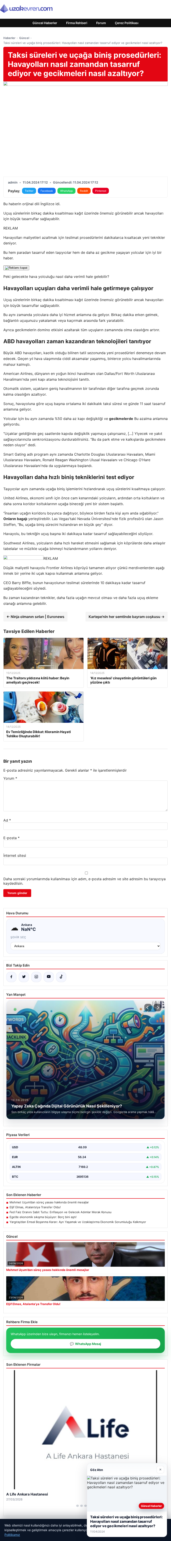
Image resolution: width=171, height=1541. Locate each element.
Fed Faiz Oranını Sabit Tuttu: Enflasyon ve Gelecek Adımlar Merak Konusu (61, 1212)
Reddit (84, 190)
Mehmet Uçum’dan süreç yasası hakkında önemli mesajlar (49, 1202)
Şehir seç (18, 937)
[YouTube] (49, 977)
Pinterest (100, 190)
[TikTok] (61, 977)
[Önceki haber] (148, 1007)
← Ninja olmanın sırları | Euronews (35, 616)
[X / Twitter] (24, 977)
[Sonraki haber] (157, 1007)
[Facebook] (11, 977)
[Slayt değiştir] (77, 1506)
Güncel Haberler (45, 23)
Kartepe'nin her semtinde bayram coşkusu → (127, 616)
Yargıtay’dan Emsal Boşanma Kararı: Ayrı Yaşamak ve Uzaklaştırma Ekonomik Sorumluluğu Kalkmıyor (78, 1222)
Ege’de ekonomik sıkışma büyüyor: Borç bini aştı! (43, 1217)
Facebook (47, 190)
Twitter (29, 190)
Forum (101, 23)
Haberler (9, 38)
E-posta (11, 838)
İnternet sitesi (14, 855)
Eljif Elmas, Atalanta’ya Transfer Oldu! (35, 1207)
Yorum (10, 778)
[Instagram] (36, 977)
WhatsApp (66, 190)
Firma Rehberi (76, 23)
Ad (7, 820)
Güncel (24, 38)
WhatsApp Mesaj (85, 1344)
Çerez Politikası (126, 23)
